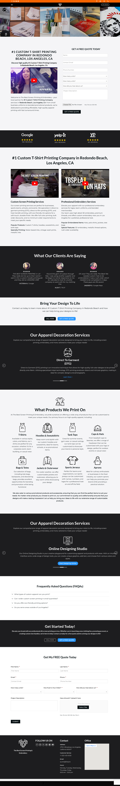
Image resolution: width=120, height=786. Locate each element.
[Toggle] (12, 592)
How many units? (17, 685)
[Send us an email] (46, 742)
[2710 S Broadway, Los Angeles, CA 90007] (97, 1)
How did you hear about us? (86, 685)
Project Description (17, 695)
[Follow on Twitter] (15, 1)
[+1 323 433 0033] (108, 1)
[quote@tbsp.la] (100, 1)
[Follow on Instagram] (13, 1)
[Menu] (12, 5)
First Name (15, 664)
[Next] (115, 22)
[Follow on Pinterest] (16, 1)
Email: (62, 756)
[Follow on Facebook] (11, 1)
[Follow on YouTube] (18, 1)
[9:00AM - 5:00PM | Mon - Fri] (104, 1)
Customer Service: (65, 750)
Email (13, 675)
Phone (63, 675)
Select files (83, 704)
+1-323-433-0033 (65, 753)
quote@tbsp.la (65, 759)
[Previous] (4, 22)
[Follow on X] (43, 742)
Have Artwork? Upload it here (70, 695)
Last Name (64, 664)
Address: (62, 742)
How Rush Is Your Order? (53, 685)
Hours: (62, 762)
